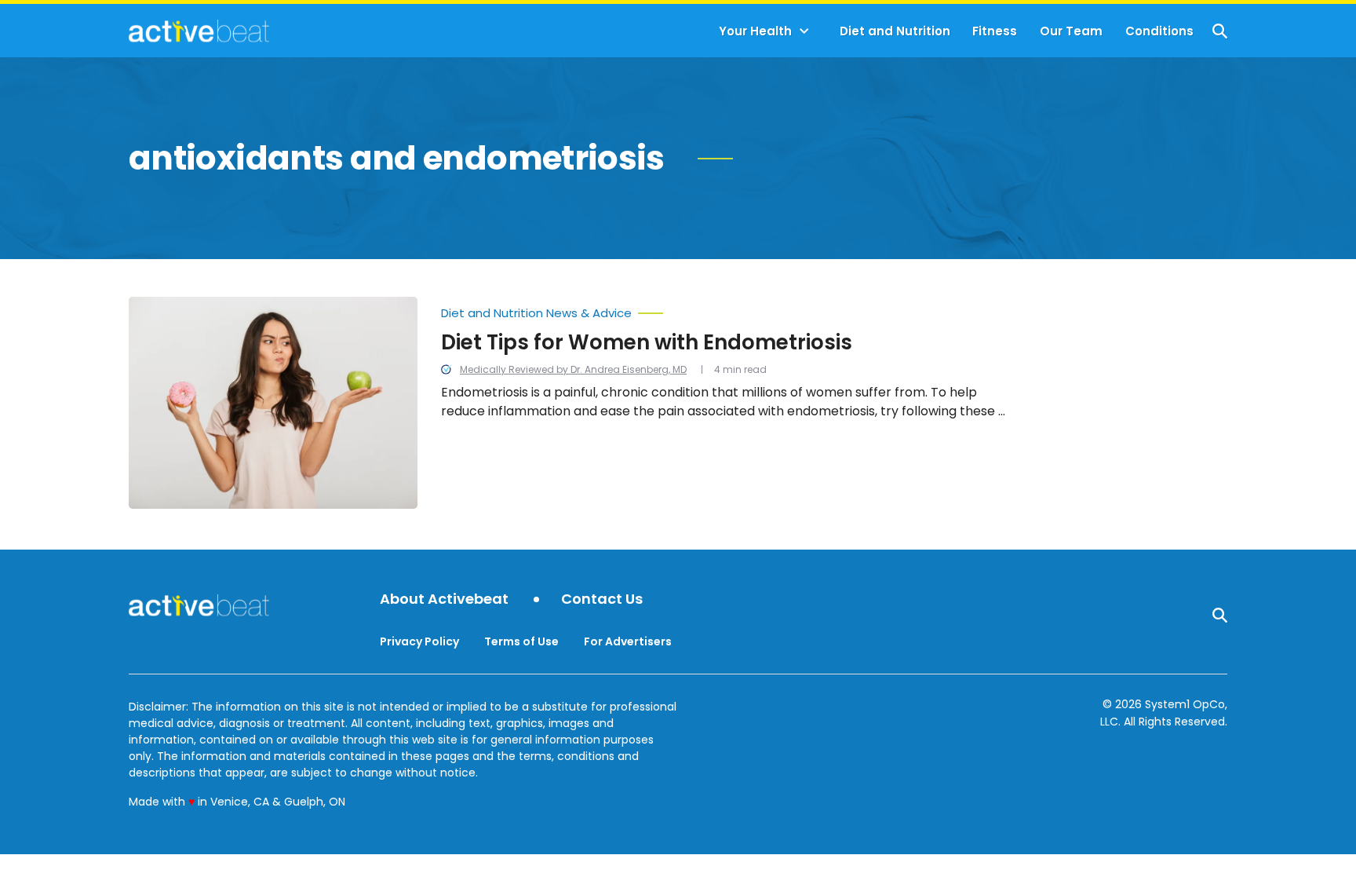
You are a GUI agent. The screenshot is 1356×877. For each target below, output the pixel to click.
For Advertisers (628, 641)
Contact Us (602, 599)
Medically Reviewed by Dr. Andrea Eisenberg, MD (573, 369)
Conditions (1159, 31)
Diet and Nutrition (895, 31)
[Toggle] (804, 31)
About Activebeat (444, 599)
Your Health (755, 31)
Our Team (1071, 31)
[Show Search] (1219, 31)
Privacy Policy (419, 641)
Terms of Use (521, 641)
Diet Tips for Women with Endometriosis (646, 342)
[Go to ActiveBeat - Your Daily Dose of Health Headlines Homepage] (199, 31)
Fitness (994, 31)
